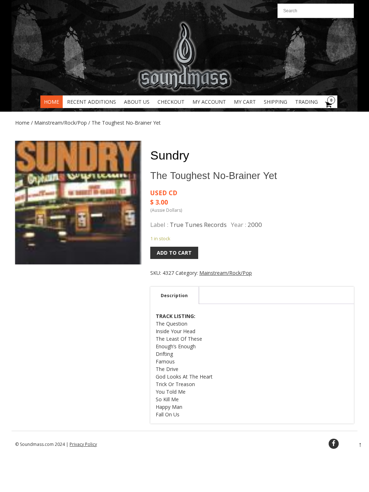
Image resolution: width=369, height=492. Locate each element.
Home (51, 101)
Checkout (170, 101)
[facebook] (333, 443)
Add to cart (174, 252)
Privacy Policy (83, 444)
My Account (209, 101)
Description (174, 295)
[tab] (174, 295)
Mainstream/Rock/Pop (60, 122)
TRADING (306, 101)
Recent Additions (91, 101)
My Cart (245, 101)
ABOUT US (137, 101)
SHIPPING (275, 101)
